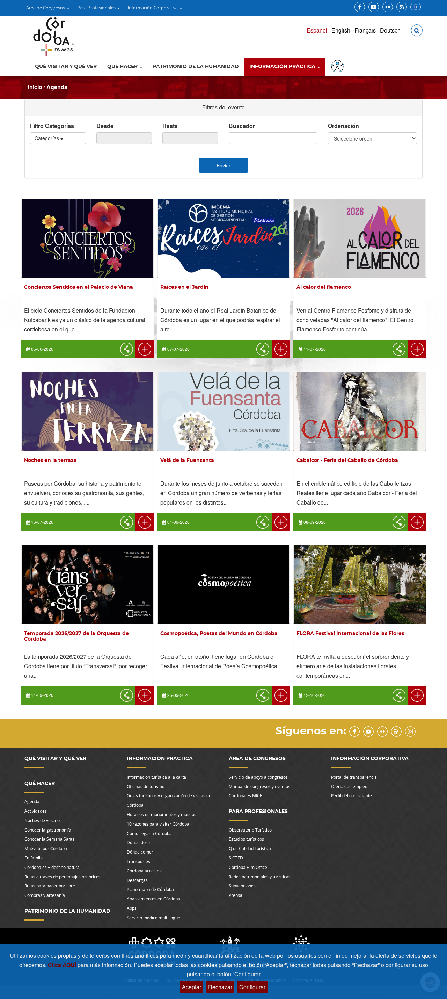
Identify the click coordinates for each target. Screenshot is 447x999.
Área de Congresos (46, 8)
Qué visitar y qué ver (66, 66)
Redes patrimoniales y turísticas (260, 876)
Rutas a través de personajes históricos (62, 876)
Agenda (56, 87)
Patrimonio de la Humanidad (196, 66)
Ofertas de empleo (349, 786)
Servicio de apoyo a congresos (258, 777)
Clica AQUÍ (63, 965)
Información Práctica (283, 66)
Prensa (235, 895)
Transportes (138, 861)
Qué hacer (123, 66)
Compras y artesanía (44, 895)
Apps (132, 908)
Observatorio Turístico (250, 830)
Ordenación (343, 126)
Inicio (35, 87)
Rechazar (220, 987)
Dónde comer (140, 852)
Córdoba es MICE (245, 795)
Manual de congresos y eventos (259, 786)
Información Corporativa (153, 8)
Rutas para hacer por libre (49, 886)
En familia (34, 858)
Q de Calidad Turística (250, 848)
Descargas (137, 880)
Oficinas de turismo (145, 786)
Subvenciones (242, 886)
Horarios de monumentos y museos (161, 814)
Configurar (252, 987)
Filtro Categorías (52, 126)
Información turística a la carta (156, 777)
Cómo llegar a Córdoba (149, 833)
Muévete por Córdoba (45, 848)
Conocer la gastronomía (47, 830)
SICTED (236, 858)
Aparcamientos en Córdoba (153, 898)
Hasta (170, 126)
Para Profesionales (97, 8)
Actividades (35, 811)
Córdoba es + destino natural (52, 867)
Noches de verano (42, 820)
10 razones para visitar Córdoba (158, 824)
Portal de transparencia (354, 777)
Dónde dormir (140, 842)
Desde (104, 126)
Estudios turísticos (246, 839)
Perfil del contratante (351, 795)
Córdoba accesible (145, 870)
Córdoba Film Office (248, 867)
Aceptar (191, 987)
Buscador (242, 126)
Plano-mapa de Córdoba (150, 889)
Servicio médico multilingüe (153, 917)
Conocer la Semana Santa (49, 839)
